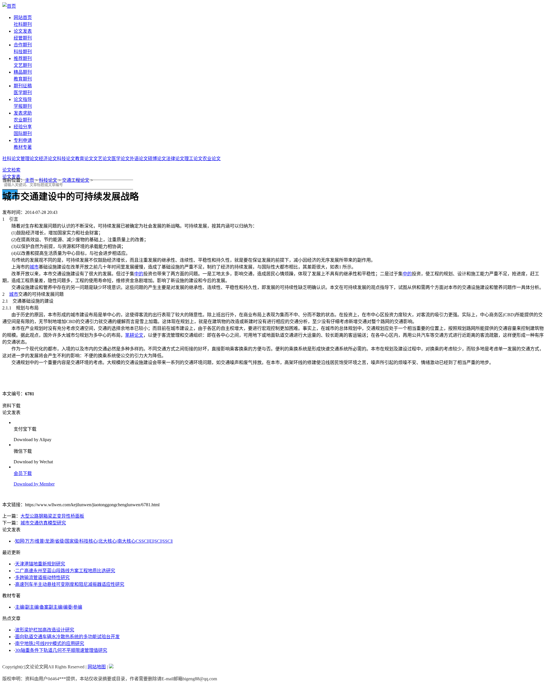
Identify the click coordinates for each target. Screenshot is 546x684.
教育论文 (84, 158)
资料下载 (11, 405)
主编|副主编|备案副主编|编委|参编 (48, 607)
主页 (29, 180)
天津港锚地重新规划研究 (40, 563)
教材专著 (23, 147)
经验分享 (23, 126)
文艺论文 (102, 158)
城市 (34, 266)
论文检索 (11, 170)
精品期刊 (23, 72)
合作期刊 (23, 44)
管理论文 (29, 158)
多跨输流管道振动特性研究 (42, 577)
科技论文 (66, 158)
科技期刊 (23, 51)
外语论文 (139, 158)
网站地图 (97, 666)
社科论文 (11, 158)
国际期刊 (23, 133)
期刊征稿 (23, 85)
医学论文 (120, 158)
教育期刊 (23, 79)
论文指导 (23, 99)
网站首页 (23, 17)
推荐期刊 (23, 58)
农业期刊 (23, 119)
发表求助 (23, 113)
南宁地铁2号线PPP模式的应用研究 (49, 643)
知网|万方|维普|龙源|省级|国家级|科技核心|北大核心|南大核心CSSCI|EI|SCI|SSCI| (94, 541)
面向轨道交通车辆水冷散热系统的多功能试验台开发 (67, 636)
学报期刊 (23, 106)
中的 (138, 273)
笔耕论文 (134, 335)
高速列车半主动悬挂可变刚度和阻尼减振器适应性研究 (69, 584)
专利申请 (23, 140)
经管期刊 (23, 38)
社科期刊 (23, 24)
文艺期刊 (23, 65)
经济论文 (48, 158)
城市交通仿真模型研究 (43, 522)
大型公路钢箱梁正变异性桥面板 (52, 516)
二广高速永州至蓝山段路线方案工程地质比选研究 (65, 570)
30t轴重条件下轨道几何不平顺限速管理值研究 (61, 650)
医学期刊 (23, 92)
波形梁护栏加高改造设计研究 (44, 629)
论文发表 (23, 31)
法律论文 (175, 158)
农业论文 (211, 158)
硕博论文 (157, 158)
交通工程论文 (75, 180)
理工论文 (193, 158)
